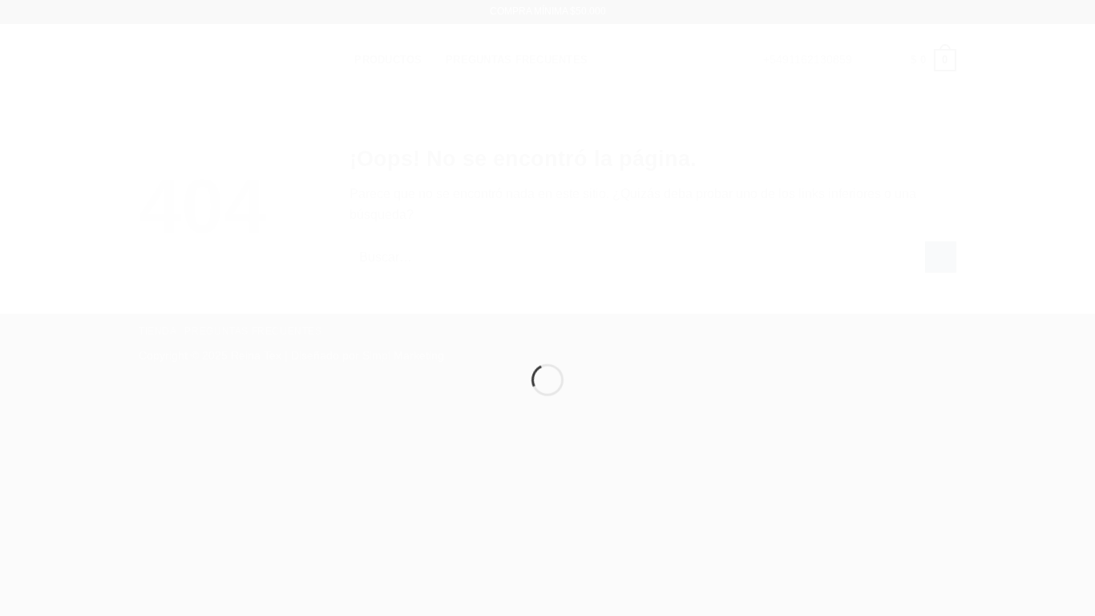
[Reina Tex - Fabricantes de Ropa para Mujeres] (547, 279)
